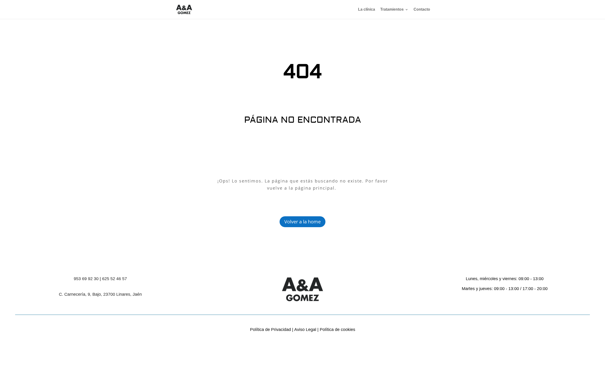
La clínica (366, 9)
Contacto (422, 9)
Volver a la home (302, 221)
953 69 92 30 (86, 278)
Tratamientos (392, 9)
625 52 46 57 (114, 278)
